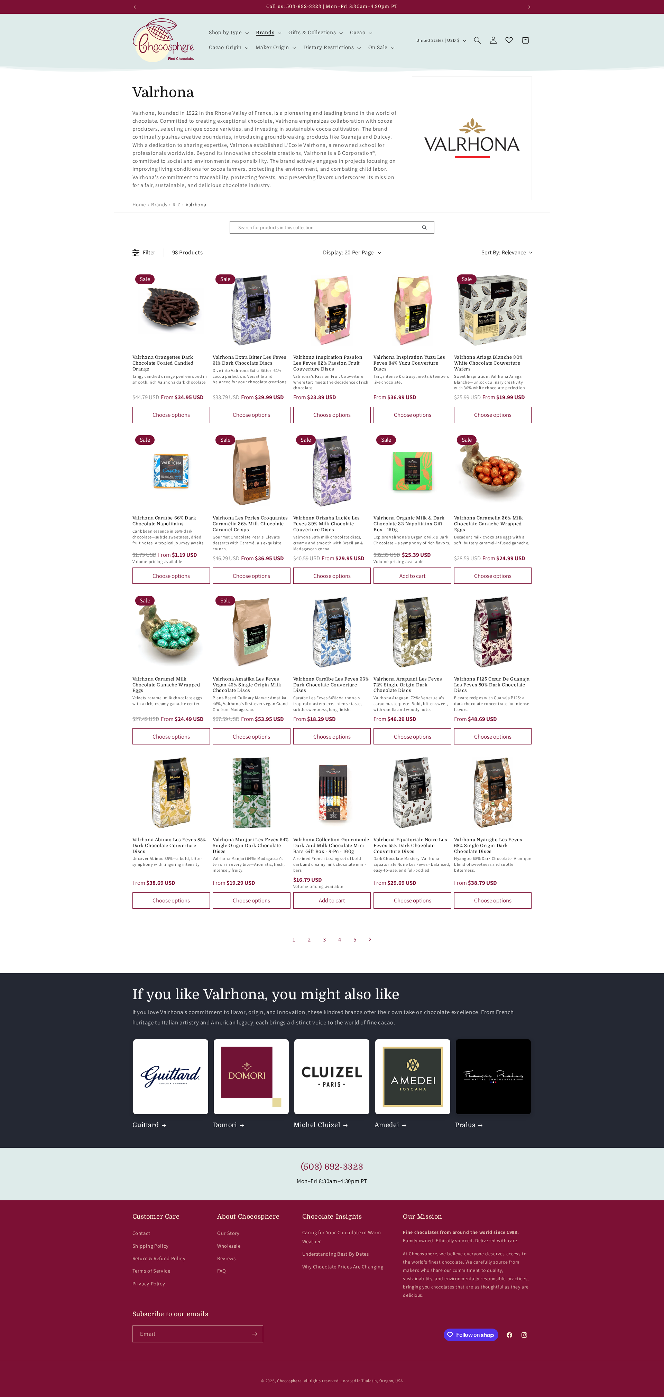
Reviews (226, 1258)
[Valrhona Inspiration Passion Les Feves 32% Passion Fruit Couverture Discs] (332, 310)
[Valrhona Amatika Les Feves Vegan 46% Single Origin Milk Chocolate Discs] (251, 632)
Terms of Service (151, 1270)
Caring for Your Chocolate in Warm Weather (341, 1237)
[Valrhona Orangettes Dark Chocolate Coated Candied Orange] (171, 310)
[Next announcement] (529, 7)
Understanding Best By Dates (335, 1253)
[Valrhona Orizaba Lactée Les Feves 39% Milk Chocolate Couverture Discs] (332, 471)
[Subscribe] (254, 1333)
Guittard (145, 1125)
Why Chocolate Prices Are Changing (343, 1266)
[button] (228, 33)
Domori (225, 1125)
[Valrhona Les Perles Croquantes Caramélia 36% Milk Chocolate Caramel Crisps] (251, 471)
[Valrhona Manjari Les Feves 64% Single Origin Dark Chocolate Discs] (251, 793)
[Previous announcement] (134, 7)
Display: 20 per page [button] (348, 252)
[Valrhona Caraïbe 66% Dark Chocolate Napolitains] (171, 471)
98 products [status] (187, 252)
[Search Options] (427, 227)
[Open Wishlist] (509, 40)
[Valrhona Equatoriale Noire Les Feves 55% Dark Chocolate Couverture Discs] (412, 793)
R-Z (177, 204)
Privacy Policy (148, 1283)
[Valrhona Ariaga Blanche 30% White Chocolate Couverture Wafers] (493, 310)
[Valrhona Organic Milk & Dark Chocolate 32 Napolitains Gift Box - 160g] (412, 471)
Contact (141, 1233)
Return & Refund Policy (159, 1258)
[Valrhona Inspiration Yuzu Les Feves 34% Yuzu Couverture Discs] (412, 310)
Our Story (228, 1233)
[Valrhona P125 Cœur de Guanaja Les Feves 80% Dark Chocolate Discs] (493, 632)
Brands (159, 204)
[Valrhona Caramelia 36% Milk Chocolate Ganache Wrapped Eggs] (493, 471)
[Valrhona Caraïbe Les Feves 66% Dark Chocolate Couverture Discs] (332, 632)
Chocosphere (289, 1380)
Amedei (387, 1125)
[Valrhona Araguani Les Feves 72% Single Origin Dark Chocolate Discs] (412, 632)
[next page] (370, 939)
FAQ (221, 1270)
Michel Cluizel (317, 1125)
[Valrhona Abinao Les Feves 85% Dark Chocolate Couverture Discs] (171, 793)
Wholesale (229, 1246)
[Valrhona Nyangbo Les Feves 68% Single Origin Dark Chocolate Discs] (493, 793)
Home (139, 204)
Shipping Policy (150, 1246)
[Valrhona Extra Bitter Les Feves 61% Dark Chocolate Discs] (251, 310)
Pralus (465, 1125)
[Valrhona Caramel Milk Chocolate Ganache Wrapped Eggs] (171, 632)
